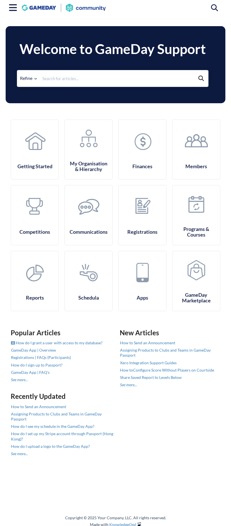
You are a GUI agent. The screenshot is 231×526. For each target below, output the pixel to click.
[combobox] (117, 78)
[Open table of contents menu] (14, 7)
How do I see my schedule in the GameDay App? (52, 426)
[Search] (201, 78)
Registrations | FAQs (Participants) (41, 357)
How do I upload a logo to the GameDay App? (50, 446)
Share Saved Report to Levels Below (151, 377)
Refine (26, 78)
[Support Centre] (63, 5)
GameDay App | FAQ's (30, 372)
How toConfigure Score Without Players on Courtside (167, 370)
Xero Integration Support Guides (148, 362)
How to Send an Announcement (147, 342)
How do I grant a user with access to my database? (59, 342)
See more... (19, 379)
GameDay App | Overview (33, 350)
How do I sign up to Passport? (37, 365)
